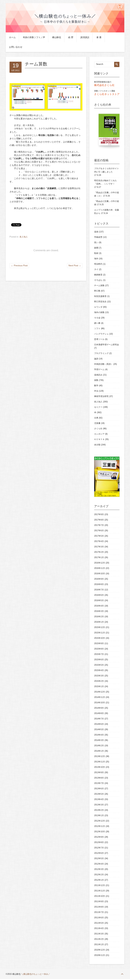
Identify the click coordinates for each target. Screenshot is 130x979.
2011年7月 (99, 912)
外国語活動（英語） (103, 364)
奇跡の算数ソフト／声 (34, 37)
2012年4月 (99, 864)
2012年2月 (99, 874)
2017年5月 (99, 536)
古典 (96, 418)
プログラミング (101, 353)
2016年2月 (99, 616)
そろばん (98, 280)
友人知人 (24, 237)
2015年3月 (99, 675)
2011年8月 (99, 907)
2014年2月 (99, 745)
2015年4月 (99, 670)
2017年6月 (99, 530)
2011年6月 (99, 917)
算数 (96, 380)
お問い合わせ (15, 47)
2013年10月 (99, 767)
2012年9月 (99, 837)
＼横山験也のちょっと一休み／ (35, 974)
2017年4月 (99, 541)
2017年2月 (99, 552)
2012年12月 (99, 821)
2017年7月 (99, 525)
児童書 (97, 423)
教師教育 (98, 275)
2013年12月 (99, 756)
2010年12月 (99, 950)
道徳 (96, 232)
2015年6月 (99, 659)
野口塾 (97, 291)
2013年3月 (99, 805)
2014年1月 (99, 751)
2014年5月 (99, 729)
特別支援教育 (100, 296)
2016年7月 (99, 589)
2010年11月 (99, 955)
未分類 (97, 444)
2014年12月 (99, 692)
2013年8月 (99, 778)
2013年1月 (99, 815)
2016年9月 (99, 579)
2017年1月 (99, 557)
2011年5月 (99, 923)
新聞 (96, 248)
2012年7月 (99, 848)
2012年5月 (99, 858)
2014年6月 (99, 724)
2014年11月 (99, 697)
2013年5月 (99, 794)
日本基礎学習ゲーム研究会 (106, 344)
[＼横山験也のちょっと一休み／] (65, 32)
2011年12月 (99, 885)
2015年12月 (99, 627)
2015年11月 (99, 632)
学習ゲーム (99, 369)
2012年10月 (99, 831)
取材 (96, 253)
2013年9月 (99, 772)
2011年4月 (99, 928)
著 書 (98, 37)
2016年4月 (99, 606)
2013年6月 (99, 788)
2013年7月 (99, 783)
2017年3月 (99, 546)
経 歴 (70, 37)
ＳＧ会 (97, 318)
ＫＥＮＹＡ (99, 439)
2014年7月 (99, 718)
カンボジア (99, 434)
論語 (96, 358)
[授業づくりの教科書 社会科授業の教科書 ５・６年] (110, 131)
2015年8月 (99, 649)
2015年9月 (99, 643)
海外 (96, 258)
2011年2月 (99, 939)
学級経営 (98, 237)
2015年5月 (99, 665)
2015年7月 (99, 654)
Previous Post (19, 265)
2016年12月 (99, 563)
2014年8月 (99, 713)
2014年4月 (99, 735)
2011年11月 (99, 891)
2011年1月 (99, 944)
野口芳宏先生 (100, 301)
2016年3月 (99, 611)
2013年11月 (99, 761)
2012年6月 (99, 853)
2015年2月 (99, 681)
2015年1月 (99, 686)
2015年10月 (99, 638)
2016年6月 (99, 595)
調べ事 (97, 323)
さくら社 (98, 428)
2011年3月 (99, 934)
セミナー (98, 407)
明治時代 (98, 264)
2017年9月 (99, 514)
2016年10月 (99, 573)
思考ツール (99, 339)
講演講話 (84, 37)
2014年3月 (99, 740)
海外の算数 (99, 312)
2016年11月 (99, 568)
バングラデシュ (101, 334)
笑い (96, 242)
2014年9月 (99, 708)
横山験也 (56, 37)
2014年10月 (99, 702)
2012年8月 (99, 842)
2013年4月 (99, 799)
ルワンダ (98, 307)
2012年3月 (99, 869)
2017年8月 (99, 520)
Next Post (74, 265)
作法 (96, 391)
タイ (96, 269)
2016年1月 (99, 622)
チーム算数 (99, 285)
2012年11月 (99, 826)
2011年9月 (99, 901)
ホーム (12, 37)
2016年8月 (99, 584)
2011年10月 (99, 896)
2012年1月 (99, 880)
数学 (96, 385)
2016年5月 (99, 600)
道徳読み (98, 375)
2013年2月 (99, 810)
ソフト (97, 328)
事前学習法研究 (101, 396)
